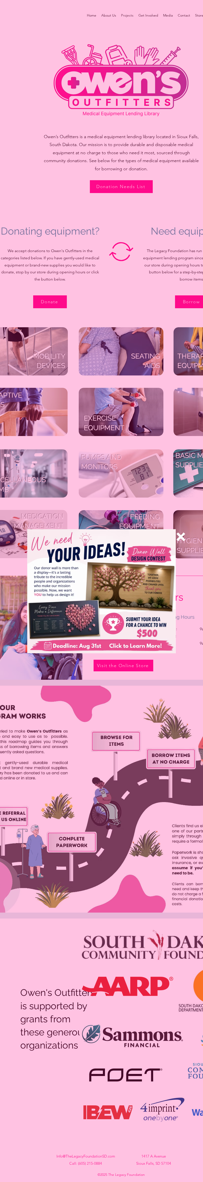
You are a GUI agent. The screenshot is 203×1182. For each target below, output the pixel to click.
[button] (181, 536)
